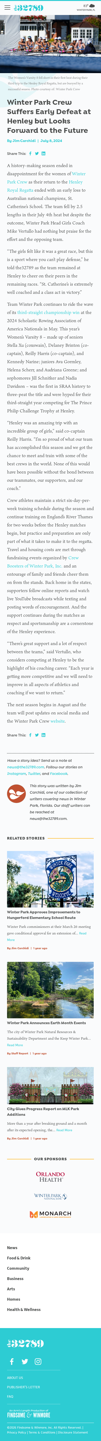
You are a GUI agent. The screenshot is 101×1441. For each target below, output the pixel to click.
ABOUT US (15, 1377)
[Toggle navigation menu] (7, 7)
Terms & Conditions (42, 1432)
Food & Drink (19, 1258)
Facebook (58, 773)
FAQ (10, 1396)
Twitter (34, 773)
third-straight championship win (48, 312)
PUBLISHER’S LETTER (23, 1387)
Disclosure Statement (73, 1432)
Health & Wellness (24, 1309)
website (57, 721)
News (12, 1247)
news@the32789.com (25, 767)
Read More (15, 1045)
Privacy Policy (16, 1432)
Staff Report (19, 1053)
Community (18, 1268)
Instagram (16, 773)
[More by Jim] (16, 793)
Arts (11, 1289)
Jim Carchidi (24, 140)
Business (15, 1278)
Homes (13, 1299)
